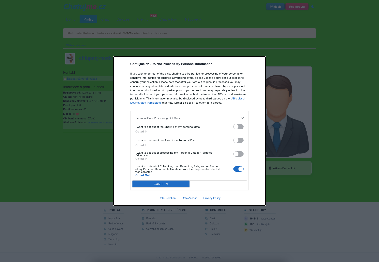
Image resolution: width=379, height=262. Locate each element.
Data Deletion (167, 198)
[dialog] (189, 131)
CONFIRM (161, 184)
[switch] (238, 126)
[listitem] (189, 118)
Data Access (189, 198)
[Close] (258, 64)
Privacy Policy (211, 198)
